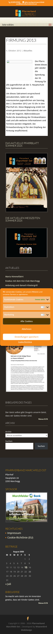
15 (25, 567)
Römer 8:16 (43, 419)
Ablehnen (26, 329)
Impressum (14, 533)
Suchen (8, 441)
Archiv (8, 431)
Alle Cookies (26, 321)
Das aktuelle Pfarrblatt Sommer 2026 (22, 144)
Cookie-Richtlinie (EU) (20, 537)
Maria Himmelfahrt (14, 276)
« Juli (8, 584)
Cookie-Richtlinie (25, 342)
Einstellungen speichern (26, 336)
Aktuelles (27, 50)
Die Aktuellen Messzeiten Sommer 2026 (22, 219)
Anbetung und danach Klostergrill (21, 285)
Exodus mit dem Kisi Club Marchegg (22, 281)
